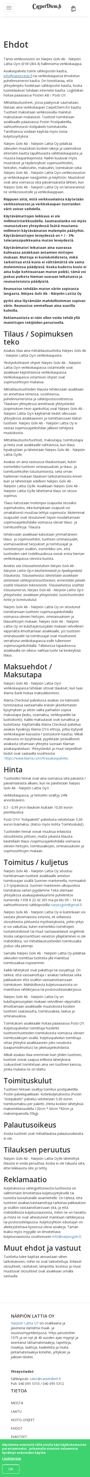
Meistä (17, 1403)
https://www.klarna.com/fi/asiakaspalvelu (36, 758)
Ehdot (17, 1428)
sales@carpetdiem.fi (45, 1378)
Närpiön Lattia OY (25, 1323)
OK (10, 1469)
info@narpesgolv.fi (18, 76)
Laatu (16, 1411)
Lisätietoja (11, 1458)
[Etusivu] (47, 7)
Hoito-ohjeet (23, 1420)
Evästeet (19, 1436)
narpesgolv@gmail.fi (66, 904)
